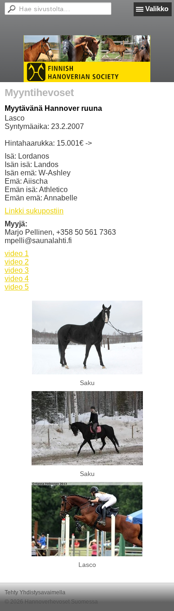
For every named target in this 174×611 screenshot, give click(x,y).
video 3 (17, 270)
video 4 (17, 279)
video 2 (17, 262)
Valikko (156, 9)
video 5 (17, 287)
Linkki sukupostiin (34, 211)
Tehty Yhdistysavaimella (35, 592)
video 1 (17, 253)
